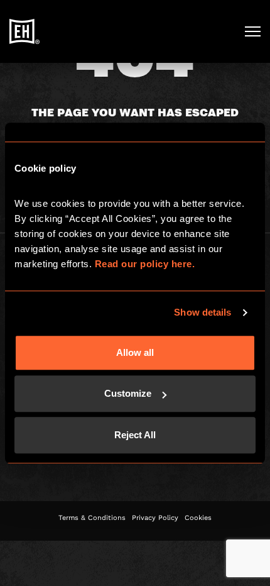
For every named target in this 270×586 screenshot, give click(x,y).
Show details (202, 312)
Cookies (198, 518)
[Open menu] (253, 31)
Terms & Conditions (92, 518)
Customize (127, 393)
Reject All (135, 434)
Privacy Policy (155, 518)
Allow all (135, 352)
